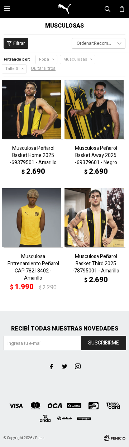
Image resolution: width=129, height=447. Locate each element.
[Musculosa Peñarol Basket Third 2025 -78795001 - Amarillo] (95, 217)
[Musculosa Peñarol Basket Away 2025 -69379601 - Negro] (95, 109)
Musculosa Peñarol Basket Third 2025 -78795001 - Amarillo (95, 264)
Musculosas (75, 59)
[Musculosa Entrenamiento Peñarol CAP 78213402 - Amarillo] (33, 217)
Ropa (44, 59)
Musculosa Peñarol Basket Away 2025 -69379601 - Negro (96, 155)
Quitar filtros (43, 68)
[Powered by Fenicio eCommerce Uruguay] (114, 438)
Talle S (11, 69)
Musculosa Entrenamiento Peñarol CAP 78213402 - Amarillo (33, 267)
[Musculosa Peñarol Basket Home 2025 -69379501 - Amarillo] (33, 109)
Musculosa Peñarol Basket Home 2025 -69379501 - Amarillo (33, 155)
